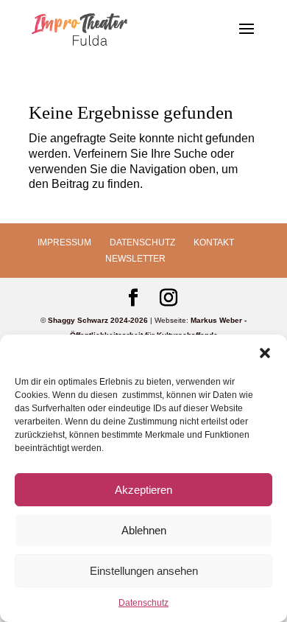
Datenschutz (143, 603)
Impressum (64, 242)
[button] (265, 353)
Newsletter (135, 259)
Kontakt (214, 242)
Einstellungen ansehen (144, 571)
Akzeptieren (143, 489)
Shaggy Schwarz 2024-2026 (98, 320)
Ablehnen (143, 530)
